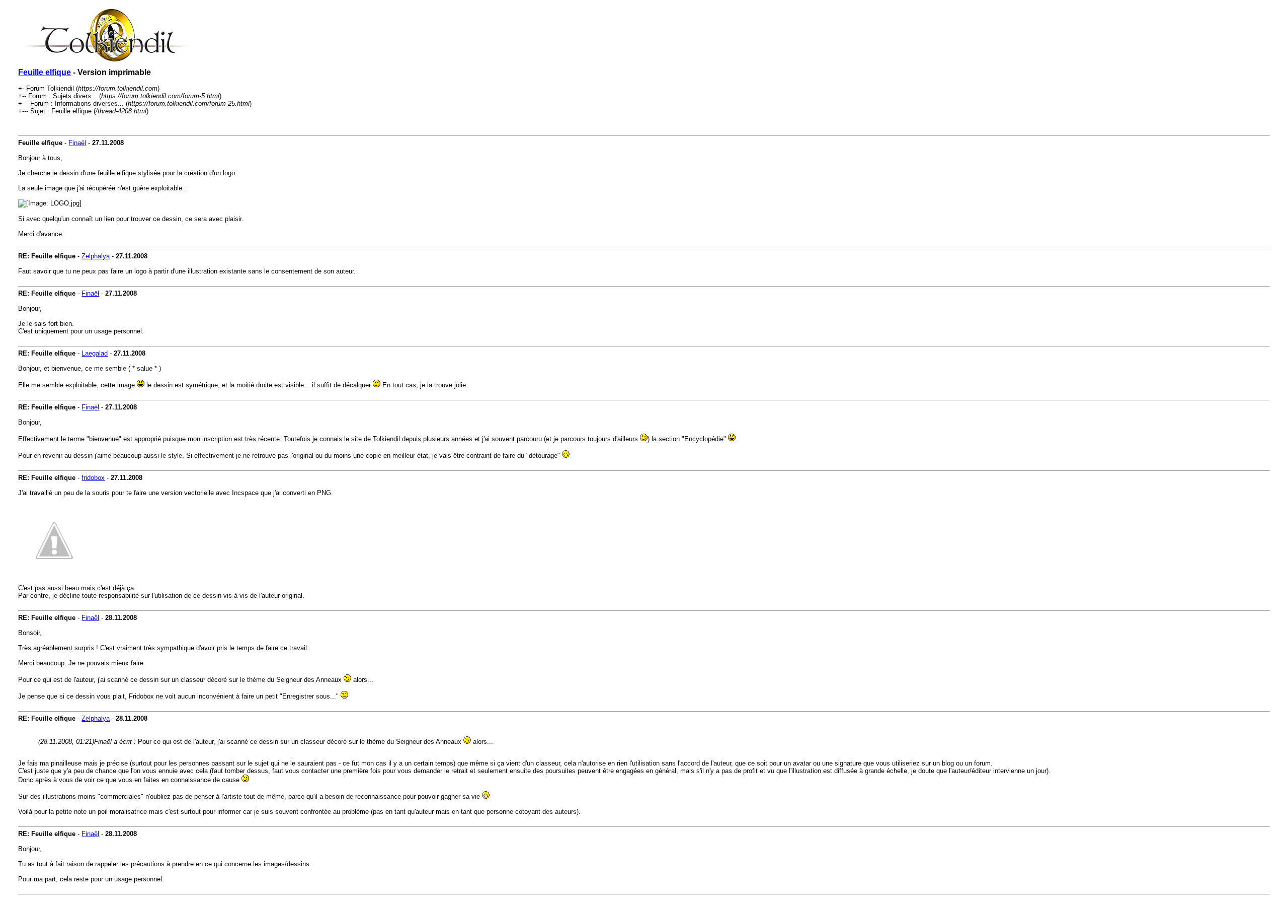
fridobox (93, 477)
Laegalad (95, 353)
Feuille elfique (44, 72)
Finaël (77, 143)
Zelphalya (96, 256)
